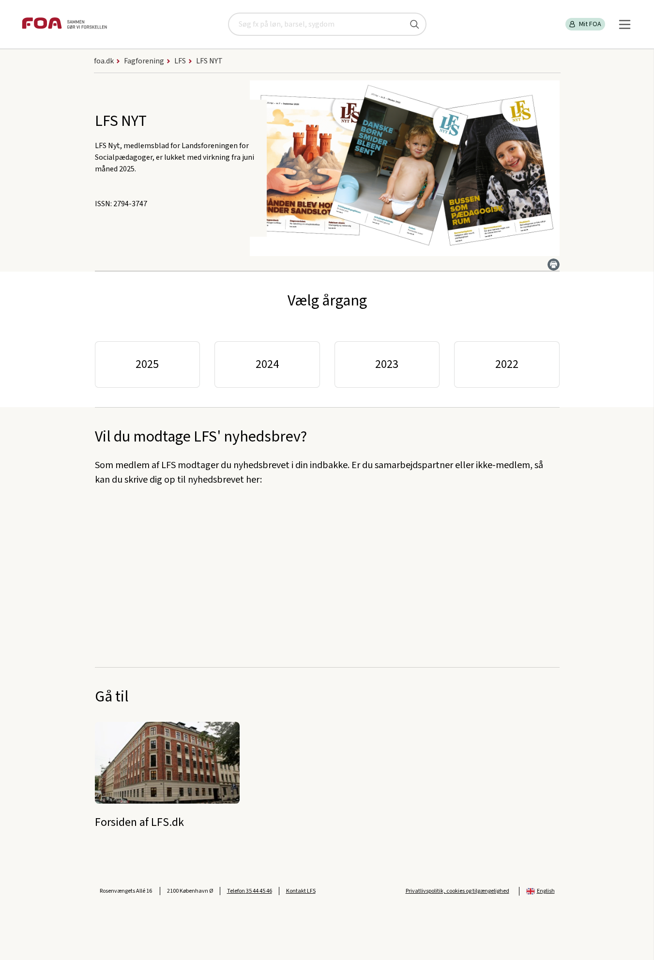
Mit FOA (590, 24)
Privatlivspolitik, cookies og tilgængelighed (457, 891)
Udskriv (554, 265)
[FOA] (64, 24)
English (546, 891)
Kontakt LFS (301, 891)
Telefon (249, 891)
